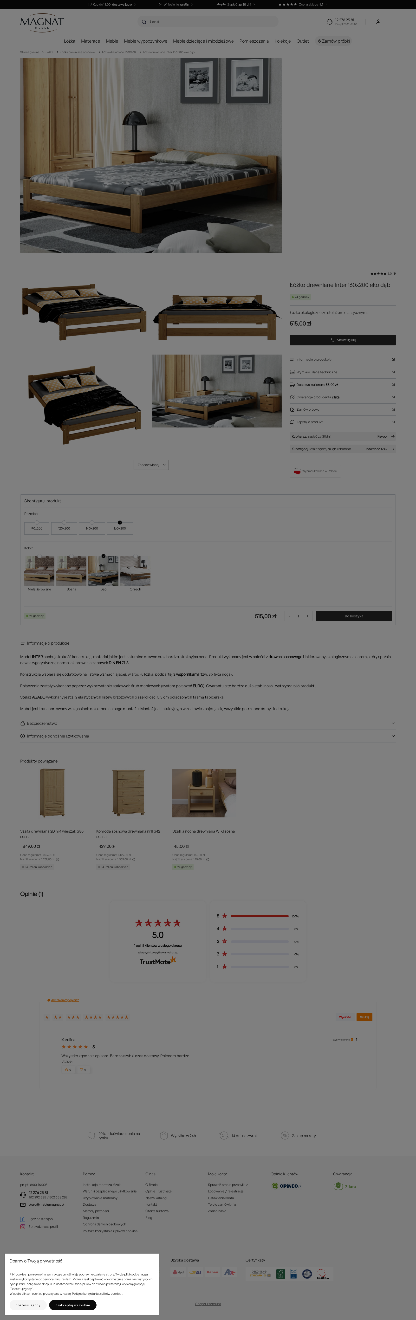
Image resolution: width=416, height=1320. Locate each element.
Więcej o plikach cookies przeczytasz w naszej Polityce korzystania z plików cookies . (66, 1293)
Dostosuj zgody (28, 1305)
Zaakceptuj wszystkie (72, 1305)
